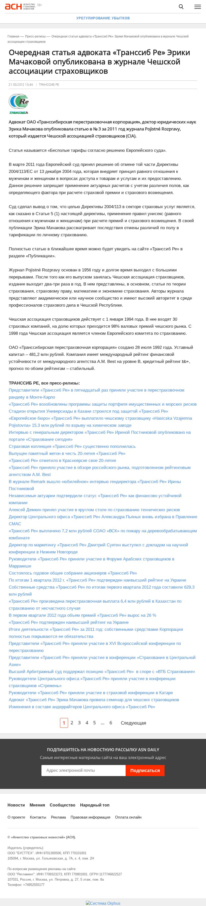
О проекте (16, 817)
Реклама (58, 817)
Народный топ (95, 805)
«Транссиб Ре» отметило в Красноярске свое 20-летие (62, 460)
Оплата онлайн (128, 817)
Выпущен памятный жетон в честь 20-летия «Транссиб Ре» (67, 453)
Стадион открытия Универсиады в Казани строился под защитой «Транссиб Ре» (88, 411)
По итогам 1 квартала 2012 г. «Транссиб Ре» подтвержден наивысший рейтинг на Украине (97, 580)
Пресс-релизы (35, 36)
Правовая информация (90, 817)
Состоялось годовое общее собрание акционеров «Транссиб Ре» (73, 573)
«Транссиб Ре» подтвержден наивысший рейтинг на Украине (69, 622)
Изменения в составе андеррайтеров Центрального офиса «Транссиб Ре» (82, 706)
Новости (16, 805)
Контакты (38, 817)
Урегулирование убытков (103, 18)
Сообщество (62, 805)
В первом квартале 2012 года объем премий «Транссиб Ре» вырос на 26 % (82, 615)
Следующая (133, 723)
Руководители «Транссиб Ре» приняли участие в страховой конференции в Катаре (91, 692)
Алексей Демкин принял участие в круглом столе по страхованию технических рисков (94, 509)
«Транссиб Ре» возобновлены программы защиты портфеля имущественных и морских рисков (103, 404)
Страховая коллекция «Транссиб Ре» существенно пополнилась (72, 446)
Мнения (37, 805)
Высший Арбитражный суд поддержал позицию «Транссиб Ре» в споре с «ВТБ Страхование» (102, 671)
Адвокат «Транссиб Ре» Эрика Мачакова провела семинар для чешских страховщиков (94, 699)
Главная (13, 36)
